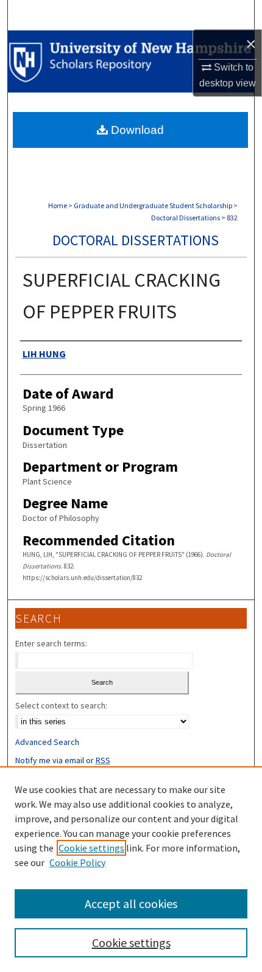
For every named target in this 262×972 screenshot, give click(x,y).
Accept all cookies (131, 903)
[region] (131, 869)
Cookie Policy (77, 862)
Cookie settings (91, 848)
